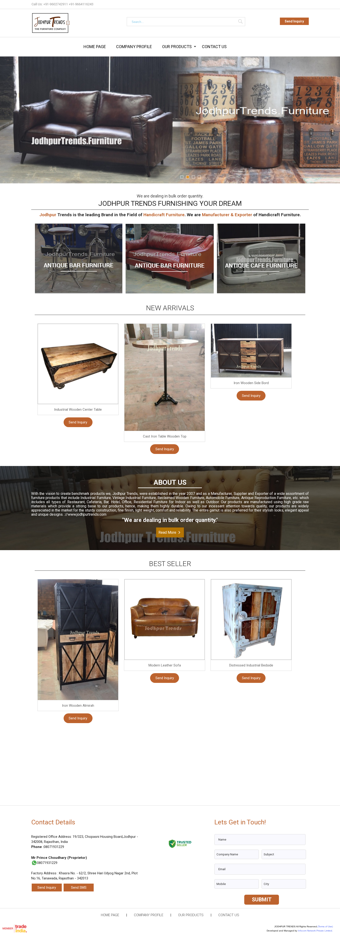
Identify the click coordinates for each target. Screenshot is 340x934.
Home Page (94, 46)
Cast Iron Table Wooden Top (164, 436)
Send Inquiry (294, 21)
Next (331, 118)
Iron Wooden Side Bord (251, 383)
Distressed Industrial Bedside (251, 665)
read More (167, 532)
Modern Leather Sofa (164, 665)
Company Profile (134, 46)
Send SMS (79, 887)
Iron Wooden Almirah (78, 705)
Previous (9, 118)
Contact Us (214, 46)
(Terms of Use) (325, 926)
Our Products (177, 46)
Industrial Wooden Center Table (78, 409)
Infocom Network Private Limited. (315, 930)
